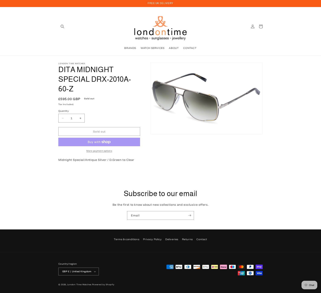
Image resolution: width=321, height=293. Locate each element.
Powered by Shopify (103, 284)
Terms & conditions (126, 239)
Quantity (63, 110)
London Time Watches (79, 284)
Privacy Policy (152, 239)
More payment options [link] (99, 150)
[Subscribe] (190, 215)
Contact (201, 239)
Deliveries (171, 239)
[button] (62, 26)
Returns (187, 239)
